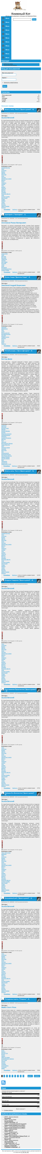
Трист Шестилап (6, 853)
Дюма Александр (11, 1142)
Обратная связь (8, 64)
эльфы (3, 184)
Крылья (3, 205)
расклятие (4, 462)
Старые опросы (8, 1110)
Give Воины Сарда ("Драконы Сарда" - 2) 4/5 (20, 321)
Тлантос (3, 188)
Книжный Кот (20, 13)
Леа (2, 451)
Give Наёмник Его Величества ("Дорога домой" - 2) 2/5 (20, 844)
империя (3, 327)
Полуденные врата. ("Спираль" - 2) (17, 999)
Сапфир (3, 1064)
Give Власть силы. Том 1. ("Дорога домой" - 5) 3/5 (20, 526)
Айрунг (3, 173)
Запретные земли (6, 178)
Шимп (3, 1068)
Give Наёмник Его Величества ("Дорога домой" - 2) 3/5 (20, 845)
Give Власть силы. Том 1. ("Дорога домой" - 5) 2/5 (20, 524)
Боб (2, 440)
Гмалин (3, 260)
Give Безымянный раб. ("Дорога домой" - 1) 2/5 (20, 945)
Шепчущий (4, 198)
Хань (2, 176)
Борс (2, 342)
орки (2, 195)
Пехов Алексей (11, 1132)
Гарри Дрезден (5, 445)
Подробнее (7, 209)
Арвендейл (4, 253)
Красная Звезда (5, 194)
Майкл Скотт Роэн (8, 1007)
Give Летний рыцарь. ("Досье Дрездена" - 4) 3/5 (20, 418)
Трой (2, 255)
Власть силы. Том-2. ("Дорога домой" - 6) (19, 109)
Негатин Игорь (16, 1135)
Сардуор (3, 170)
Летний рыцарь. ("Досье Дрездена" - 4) (18, 351)
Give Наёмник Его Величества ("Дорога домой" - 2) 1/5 (20, 842)
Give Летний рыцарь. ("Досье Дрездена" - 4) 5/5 (20, 421)
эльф (2, 264)
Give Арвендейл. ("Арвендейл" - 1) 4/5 (20, 248)
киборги (3, 338)
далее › (30, 1076)
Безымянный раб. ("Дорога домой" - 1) (18, 898)
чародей (3, 442)
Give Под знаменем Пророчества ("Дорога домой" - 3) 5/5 (20, 743)
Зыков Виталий (7, 118)
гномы (3, 199)
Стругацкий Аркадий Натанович (15, 1124)
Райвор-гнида (5, 337)
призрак (3, 449)
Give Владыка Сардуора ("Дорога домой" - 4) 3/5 (20, 636)
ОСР (2, 446)
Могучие (3, 256)
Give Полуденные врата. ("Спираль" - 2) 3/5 (20, 1043)
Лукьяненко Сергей (12, 1146)
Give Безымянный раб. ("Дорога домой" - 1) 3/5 (20, 946)
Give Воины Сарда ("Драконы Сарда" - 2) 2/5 (20, 318)
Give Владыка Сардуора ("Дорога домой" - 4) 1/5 (20, 634)
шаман (3, 187)
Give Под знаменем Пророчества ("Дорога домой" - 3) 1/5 (20, 737)
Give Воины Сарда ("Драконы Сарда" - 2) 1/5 (20, 317)
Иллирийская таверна (7, 1059)
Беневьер (4, 267)
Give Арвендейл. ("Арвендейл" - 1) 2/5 (20, 245)
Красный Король (6, 454)
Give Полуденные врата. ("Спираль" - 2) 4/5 (20, 1044)
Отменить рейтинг (20, 156)
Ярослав (3, 174)
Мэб (2, 460)
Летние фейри (5, 458)
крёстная (4, 450)
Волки (3, 1054)
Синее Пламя (5, 270)
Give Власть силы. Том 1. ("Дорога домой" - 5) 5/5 (20, 529)
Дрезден (3, 427)
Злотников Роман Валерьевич (13, 223)
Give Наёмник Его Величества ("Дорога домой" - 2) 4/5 (20, 847)
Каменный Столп (6, 464)
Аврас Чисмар (5, 206)
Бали (2, 1050)
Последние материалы (10, 65)
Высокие (3, 258)
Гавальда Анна (10, 1130)
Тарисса (3, 344)
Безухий (3, 263)
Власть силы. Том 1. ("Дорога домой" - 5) (19, 471)
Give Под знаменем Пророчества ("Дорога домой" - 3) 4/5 (20, 742)
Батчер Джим (6, 359)
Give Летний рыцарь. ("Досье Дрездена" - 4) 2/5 (20, 417)
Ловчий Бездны (5, 167)
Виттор (3, 191)
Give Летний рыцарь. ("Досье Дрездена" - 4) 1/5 (20, 415)
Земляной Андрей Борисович (13, 285)
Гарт (2, 330)
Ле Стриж (4, 1060)
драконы (3, 183)
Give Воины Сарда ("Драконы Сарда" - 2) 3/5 (20, 320)
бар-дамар (4, 262)
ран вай (3, 335)
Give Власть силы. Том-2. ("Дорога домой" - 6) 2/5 (20, 159)
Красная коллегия (6, 434)
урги (2, 185)
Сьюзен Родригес (6, 438)
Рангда (3, 1063)
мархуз (3, 180)
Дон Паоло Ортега (6, 456)
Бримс (3, 172)
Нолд (2, 181)
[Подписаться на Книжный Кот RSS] (3, 1085)
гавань (3, 1056)
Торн (2, 169)
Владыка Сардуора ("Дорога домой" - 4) (19, 580)
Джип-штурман (5, 1057)
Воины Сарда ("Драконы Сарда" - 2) (17, 277)
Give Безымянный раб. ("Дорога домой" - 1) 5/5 (20, 949)
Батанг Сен (4, 1053)
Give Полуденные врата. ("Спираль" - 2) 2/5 (20, 1042)
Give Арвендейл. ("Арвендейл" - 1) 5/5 (20, 249)
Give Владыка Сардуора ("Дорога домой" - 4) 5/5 (20, 639)
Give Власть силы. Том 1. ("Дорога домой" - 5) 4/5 (20, 527)
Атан (2, 339)
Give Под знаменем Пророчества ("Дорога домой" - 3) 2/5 (20, 739)
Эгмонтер (4, 259)
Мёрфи (3, 429)
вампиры (3, 425)
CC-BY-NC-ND (25, 1152)
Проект (3, 1061)
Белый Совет (5, 428)
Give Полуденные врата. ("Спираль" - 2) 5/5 (20, 1046)
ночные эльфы (5, 196)
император (4, 328)
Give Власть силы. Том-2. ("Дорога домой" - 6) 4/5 (20, 162)
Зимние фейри (5, 457)
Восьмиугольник (5, 334)
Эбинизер (4, 461)
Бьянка (3, 432)
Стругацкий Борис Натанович (14, 1127)
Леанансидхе (5, 453)
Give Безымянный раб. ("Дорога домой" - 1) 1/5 (20, 943)
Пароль (4, 77)
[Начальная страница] (21, 10)
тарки (3, 202)
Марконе (3, 436)
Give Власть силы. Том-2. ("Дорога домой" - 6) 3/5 (20, 160)
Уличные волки (5, 447)
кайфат (3, 201)
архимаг (3, 192)
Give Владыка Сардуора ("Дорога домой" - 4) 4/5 (20, 638)
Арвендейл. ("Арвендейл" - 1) (15, 214)
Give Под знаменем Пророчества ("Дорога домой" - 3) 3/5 (20, 740)
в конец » (37, 1076)
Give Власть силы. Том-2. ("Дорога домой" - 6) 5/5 (20, 163)
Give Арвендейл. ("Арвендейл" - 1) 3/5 (20, 246)
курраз (3, 203)
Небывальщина (5, 435)
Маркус (3, 189)
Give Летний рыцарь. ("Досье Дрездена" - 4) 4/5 (20, 420)
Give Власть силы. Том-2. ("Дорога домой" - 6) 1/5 (20, 157)
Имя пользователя (8, 73)
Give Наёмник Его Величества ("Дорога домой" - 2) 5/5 (20, 848)
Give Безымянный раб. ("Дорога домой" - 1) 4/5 (20, 948)
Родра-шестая (5, 333)
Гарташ (3, 177)
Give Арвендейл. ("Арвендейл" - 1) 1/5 (20, 243)
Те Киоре (3, 1067)
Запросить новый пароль (11, 82)
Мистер (3, 439)
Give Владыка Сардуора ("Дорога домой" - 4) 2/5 (20, 635)
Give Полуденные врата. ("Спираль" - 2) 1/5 (20, 1040)
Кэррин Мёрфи (5, 431)
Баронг (3, 1052)
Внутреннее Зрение (7, 443)
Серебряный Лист (6, 269)
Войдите (15, 209)
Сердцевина (4, 1065)
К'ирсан (3, 207)
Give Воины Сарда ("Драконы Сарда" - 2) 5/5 (20, 323)
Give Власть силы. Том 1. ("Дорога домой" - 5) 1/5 (20, 523)
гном (2, 266)
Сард (2, 331)
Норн (2, 341)
